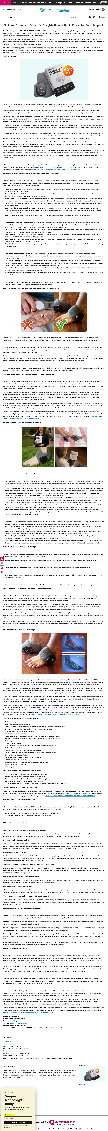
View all (104, 2)
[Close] (33, 1090)
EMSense (8, 1041)
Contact (93, 1129)
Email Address (10, 1115)
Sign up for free (18, 1122)
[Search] (90, 17)
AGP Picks (5, 3)
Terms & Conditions (55, 1129)
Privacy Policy (84, 1129)
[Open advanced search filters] (94, 17)
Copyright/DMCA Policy (71, 1129)
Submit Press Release (40, 1129)
